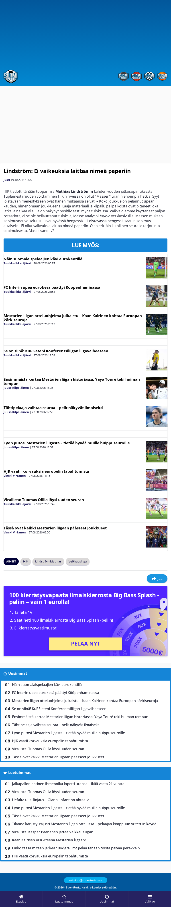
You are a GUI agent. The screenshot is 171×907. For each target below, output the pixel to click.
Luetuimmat (19, 772)
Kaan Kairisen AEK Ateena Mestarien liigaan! (49, 840)
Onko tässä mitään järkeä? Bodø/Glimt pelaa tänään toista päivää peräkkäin (76, 848)
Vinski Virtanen (15, 476)
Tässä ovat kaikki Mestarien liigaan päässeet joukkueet (55, 528)
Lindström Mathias (48, 561)
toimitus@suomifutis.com (85, 880)
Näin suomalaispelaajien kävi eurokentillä (43, 258)
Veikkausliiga (78, 561)
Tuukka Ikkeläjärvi (17, 263)
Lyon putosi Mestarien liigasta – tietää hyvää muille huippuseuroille (67, 442)
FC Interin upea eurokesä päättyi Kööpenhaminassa (52, 287)
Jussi (7, 180)
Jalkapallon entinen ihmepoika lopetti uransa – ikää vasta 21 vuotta (68, 783)
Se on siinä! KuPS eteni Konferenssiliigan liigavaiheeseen (56, 350)
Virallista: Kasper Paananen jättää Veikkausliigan (52, 832)
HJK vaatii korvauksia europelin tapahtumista (46, 471)
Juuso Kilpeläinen (16, 388)
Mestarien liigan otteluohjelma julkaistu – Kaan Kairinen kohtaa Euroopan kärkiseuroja (73, 317)
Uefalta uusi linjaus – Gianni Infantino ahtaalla (50, 799)
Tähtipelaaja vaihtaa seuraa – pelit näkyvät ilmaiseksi (53, 407)
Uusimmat (17, 673)
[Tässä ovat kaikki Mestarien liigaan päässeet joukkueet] (156, 537)
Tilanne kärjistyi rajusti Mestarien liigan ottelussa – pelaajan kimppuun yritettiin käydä (84, 823)
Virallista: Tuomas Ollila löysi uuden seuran (44, 499)
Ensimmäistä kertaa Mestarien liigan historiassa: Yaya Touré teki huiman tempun (72, 381)
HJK (25, 561)
